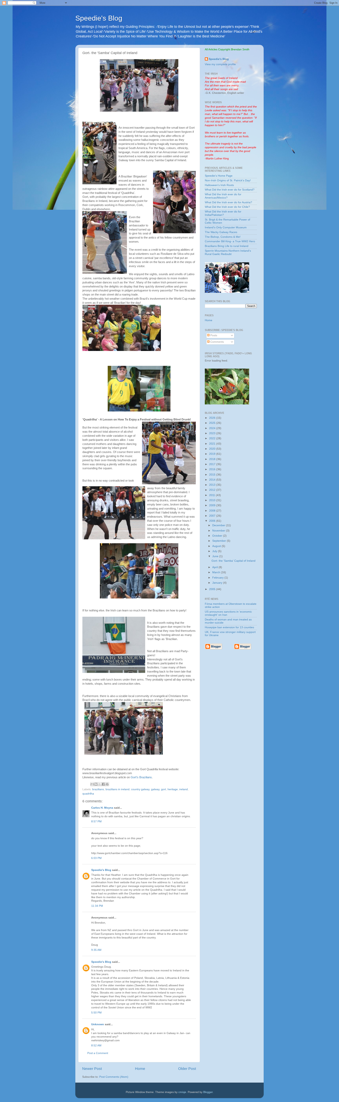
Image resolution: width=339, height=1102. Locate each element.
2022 (212, 438)
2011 (212, 495)
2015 (212, 474)
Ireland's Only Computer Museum (226, 227)
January (217, 582)
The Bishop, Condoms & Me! (223, 236)
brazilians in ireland (117, 789)
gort (163, 789)
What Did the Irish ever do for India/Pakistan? (223, 213)
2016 (212, 469)
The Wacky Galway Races (221, 232)
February (218, 577)
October (217, 535)
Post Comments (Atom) (113, 1076)
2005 (212, 589)
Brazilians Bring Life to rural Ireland (226, 246)
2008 (212, 510)
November (219, 530)
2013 (212, 484)
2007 (212, 515)
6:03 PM (96, 858)
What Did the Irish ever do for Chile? (227, 206)
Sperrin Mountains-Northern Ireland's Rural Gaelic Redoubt (228, 252)
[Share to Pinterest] (107, 784)
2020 (212, 448)
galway (155, 789)
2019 (212, 453)
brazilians (98, 789)
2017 (212, 464)
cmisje (182, 1092)
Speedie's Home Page (218, 175)
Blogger (208, 1092)
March (216, 572)
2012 (212, 489)
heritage (173, 789)
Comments (217, 341)
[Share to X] (100, 784)
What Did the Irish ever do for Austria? (228, 202)
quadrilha (88, 793)
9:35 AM (96, 949)
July (215, 551)
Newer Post (92, 1069)
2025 (212, 422)
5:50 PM (96, 1012)
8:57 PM (96, 821)
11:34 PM (97, 905)
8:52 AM (96, 1045)
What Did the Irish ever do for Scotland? (229, 189)
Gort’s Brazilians (141, 777)
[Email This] (92, 784)
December (219, 525)
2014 (212, 479)
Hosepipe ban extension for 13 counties (229, 627)
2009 (212, 505)
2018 (212, 459)
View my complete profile (220, 64)
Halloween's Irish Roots (219, 185)
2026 (212, 417)
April (215, 567)
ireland (183, 789)
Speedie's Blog (98, 18)
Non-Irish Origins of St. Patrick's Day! (228, 180)
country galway (140, 789)
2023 (212, 433)
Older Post (187, 1069)
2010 (212, 500)
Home (140, 1069)
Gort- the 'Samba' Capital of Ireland (233, 560)
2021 (212, 443)
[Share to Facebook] (103, 784)
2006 (212, 520)
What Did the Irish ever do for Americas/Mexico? (223, 196)
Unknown (97, 1024)
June (215, 556)
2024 (212, 428)
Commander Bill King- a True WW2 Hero (230, 241)
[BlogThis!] (96, 784)
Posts (213, 335)
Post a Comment (97, 1053)
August (217, 546)
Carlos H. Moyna (102, 807)
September (219, 540)
